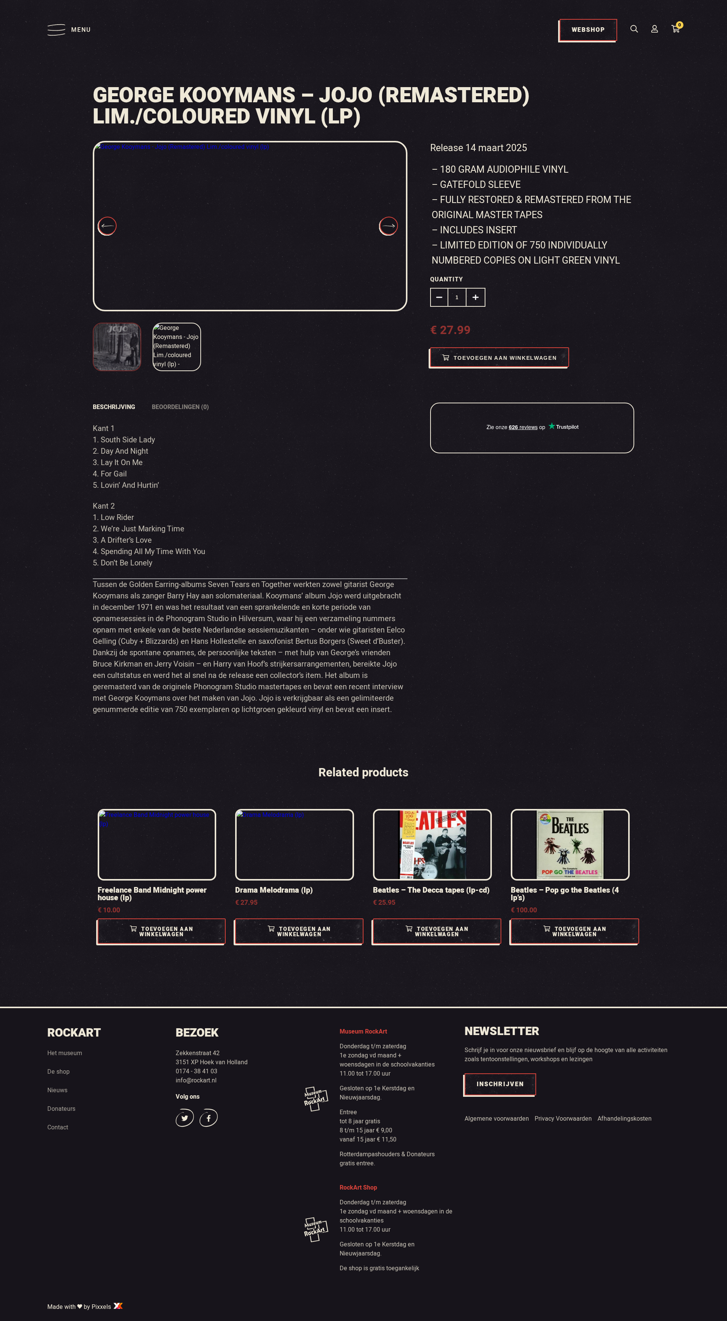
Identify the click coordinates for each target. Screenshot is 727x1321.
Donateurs (61, 1108)
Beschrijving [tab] (114, 407)
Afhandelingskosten (625, 1118)
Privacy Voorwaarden (563, 1118)
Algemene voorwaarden (497, 1118)
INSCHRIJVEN (500, 1084)
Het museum (64, 1053)
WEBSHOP (588, 29)
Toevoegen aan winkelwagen (505, 358)
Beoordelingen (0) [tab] (180, 407)
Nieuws (57, 1090)
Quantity (446, 279)
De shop (58, 1071)
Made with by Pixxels (79, 1307)
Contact (57, 1127)
